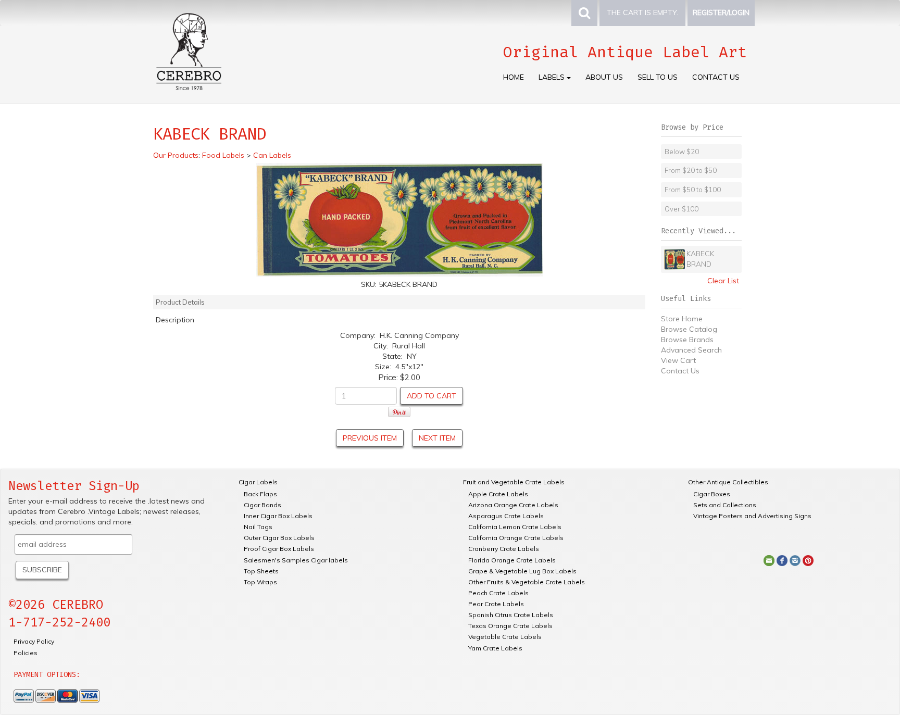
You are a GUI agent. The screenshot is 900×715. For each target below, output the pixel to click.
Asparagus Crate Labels (506, 516)
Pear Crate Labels (496, 604)
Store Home (682, 318)
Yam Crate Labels (495, 648)
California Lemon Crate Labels (514, 527)
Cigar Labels (258, 482)
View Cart (678, 360)
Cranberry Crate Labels (503, 549)
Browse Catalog (689, 329)
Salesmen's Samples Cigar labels (296, 560)
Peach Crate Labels (498, 593)
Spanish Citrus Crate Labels (510, 615)
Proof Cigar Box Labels (279, 549)
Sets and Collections (724, 505)
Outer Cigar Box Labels (279, 538)
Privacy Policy (34, 641)
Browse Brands (687, 339)
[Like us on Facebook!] (782, 560)
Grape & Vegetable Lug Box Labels (522, 571)
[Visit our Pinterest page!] (808, 560)
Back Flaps (260, 494)
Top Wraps (260, 582)
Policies (26, 653)
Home (513, 77)
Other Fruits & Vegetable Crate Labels (526, 582)
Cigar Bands (262, 505)
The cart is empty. (642, 12)
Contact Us (716, 77)
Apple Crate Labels (498, 494)
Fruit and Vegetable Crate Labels (514, 482)
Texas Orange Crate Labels (510, 626)
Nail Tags (258, 527)
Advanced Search (691, 350)
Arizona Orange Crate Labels (513, 505)
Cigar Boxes (711, 494)
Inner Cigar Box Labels (278, 516)
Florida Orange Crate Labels (512, 560)
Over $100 (681, 209)
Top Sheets (261, 571)
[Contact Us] (769, 560)
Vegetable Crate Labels (505, 637)
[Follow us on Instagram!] (795, 560)
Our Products (175, 155)
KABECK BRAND (700, 259)
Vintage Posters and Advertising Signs (752, 516)
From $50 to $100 (693, 189)
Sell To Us (658, 77)
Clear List (723, 280)
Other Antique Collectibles (728, 482)
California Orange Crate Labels (516, 538)
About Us (604, 77)
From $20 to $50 (691, 170)
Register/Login (721, 12)
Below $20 (682, 151)
